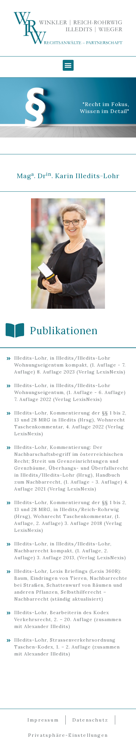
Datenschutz (90, 720)
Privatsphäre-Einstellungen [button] (68, 735)
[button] (68, 65)
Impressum (43, 720)
